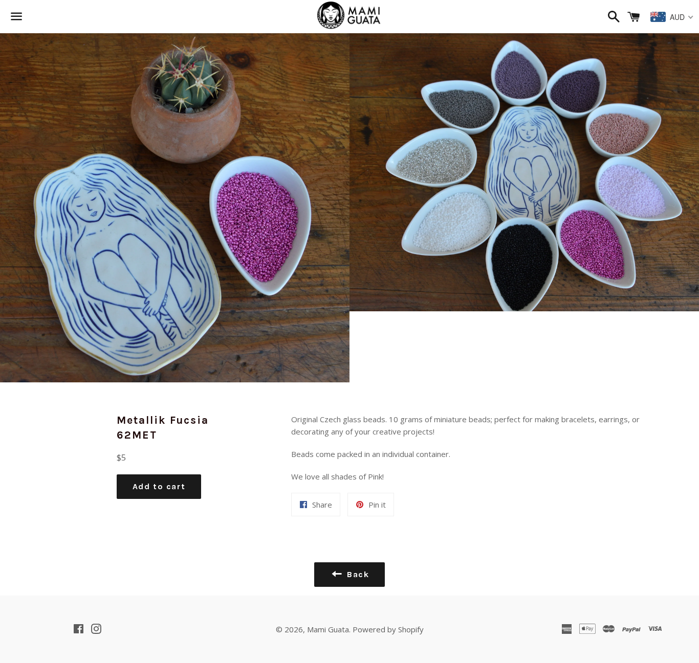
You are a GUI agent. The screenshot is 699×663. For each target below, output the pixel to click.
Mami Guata (328, 629)
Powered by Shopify (388, 629)
